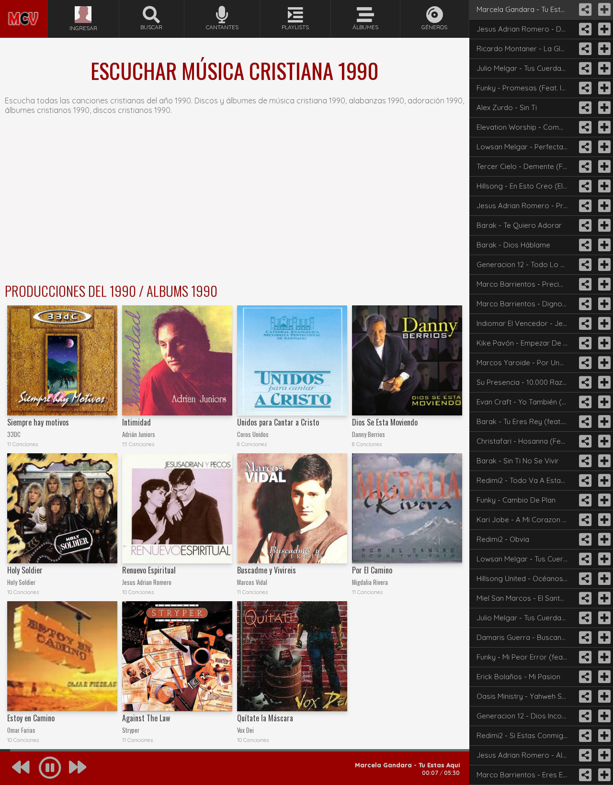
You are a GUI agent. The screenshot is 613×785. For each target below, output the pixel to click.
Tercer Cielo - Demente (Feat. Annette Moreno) (526, 166)
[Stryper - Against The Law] (177, 656)
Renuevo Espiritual (149, 570)
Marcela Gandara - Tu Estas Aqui (526, 9)
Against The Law (146, 718)
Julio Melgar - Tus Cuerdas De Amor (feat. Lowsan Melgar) (526, 617)
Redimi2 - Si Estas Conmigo (522, 735)
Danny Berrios (368, 434)
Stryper (130, 730)
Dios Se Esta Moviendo (385, 422)
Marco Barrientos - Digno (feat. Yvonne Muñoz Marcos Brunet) (526, 303)
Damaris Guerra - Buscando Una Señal (526, 637)
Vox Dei (245, 730)
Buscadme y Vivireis (266, 570)
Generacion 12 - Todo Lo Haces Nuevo (526, 264)
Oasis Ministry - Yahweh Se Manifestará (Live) (526, 696)
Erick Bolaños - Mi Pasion (518, 676)
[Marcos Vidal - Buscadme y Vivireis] (292, 508)
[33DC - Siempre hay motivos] (62, 360)
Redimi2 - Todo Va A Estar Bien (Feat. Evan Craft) (526, 480)
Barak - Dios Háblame (513, 244)
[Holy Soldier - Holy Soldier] (62, 508)
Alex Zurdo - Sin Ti (507, 107)
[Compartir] (584, 9)
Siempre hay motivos (38, 422)
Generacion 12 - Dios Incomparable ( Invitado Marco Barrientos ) (526, 715)
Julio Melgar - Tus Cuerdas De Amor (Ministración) (526, 68)
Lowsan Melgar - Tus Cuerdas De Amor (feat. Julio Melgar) (526, 558)
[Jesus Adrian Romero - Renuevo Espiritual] (177, 508)
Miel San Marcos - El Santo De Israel (526, 598)
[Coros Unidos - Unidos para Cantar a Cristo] (292, 360)
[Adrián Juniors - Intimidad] (177, 360)
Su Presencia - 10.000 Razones (526, 382)
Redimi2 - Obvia (503, 539)
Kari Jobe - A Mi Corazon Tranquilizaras (526, 519)
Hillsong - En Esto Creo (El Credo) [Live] (526, 186)
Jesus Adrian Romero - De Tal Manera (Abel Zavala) (526, 29)
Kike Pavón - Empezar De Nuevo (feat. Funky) (526, 343)
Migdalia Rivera (370, 582)
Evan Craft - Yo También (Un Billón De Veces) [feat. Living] (526, 401)
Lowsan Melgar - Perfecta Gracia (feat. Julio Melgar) (526, 146)
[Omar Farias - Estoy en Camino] (62, 656)
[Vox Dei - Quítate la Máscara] (292, 656)
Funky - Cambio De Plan (516, 500)
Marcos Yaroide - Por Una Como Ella (526, 362)
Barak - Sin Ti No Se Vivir (518, 460)
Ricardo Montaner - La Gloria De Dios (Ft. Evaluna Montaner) (526, 48)
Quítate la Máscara (265, 718)
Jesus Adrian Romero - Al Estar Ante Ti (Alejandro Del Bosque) (526, 755)
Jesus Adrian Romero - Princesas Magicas (526, 205)
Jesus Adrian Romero (146, 582)
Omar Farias (21, 730)
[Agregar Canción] (603, 9)
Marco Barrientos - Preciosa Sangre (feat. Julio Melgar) (526, 284)
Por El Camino (372, 570)
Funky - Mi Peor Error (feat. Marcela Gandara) (526, 657)
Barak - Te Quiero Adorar (519, 225)
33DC (14, 434)
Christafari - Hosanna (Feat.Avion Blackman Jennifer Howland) (526, 441)
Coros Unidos (253, 434)
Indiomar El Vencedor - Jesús (525, 323)
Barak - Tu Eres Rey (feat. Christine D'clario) (526, 421)
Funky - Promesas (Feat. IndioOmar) (526, 87)
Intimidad (136, 422)
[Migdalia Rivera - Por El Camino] (407, 508)
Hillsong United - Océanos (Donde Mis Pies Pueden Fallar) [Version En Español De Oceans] (526, 578)
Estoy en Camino (31, 718)
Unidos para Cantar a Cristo (278, 422)
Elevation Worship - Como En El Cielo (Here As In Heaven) (526, 127)
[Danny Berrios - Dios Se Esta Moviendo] (407, 360)
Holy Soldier (25, 570)
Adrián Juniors (138, 434)
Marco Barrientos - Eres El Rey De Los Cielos (526, 774)
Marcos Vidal (252, 582)
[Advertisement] (235, 199)
